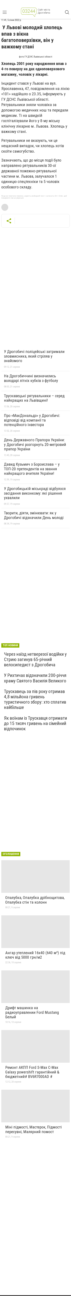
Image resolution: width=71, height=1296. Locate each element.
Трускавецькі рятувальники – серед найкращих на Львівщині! (34, 398)
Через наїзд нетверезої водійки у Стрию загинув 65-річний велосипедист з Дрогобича (35, 659)
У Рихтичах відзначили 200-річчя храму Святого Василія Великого (35, 678)
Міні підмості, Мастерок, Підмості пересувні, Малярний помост (33, 1129)
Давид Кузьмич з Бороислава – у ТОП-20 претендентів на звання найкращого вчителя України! (32, 469)
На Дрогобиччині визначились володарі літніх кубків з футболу (31, 378)
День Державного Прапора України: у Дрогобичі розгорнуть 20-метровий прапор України (35, 444)
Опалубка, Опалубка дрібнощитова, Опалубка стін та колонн (35, 900)
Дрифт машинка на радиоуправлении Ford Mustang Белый (32, 1012)
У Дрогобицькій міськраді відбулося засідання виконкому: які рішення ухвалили (35, 493)
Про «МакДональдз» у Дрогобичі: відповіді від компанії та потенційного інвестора (32, 420)
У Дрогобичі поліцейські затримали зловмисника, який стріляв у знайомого (34, 356)
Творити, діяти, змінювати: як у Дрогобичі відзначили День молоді (34, 515)
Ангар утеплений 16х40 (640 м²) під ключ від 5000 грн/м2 (35, 955)
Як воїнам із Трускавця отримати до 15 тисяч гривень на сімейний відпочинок (35, 723)
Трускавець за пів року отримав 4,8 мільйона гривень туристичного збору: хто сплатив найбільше (35, 699)
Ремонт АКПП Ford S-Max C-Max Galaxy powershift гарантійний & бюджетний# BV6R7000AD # (32, 1072)
